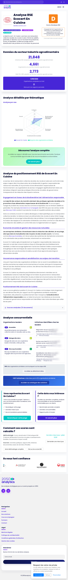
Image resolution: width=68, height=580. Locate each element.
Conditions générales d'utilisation (12, 538)
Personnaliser (57, 575)
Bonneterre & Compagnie (29, 208)
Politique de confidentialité (10, 535)
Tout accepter (38, 575)
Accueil (3, 511)
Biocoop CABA (11, 210)
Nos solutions (5, 514)
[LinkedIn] (61, 2)
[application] (34, 123)
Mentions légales (7, 532)
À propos (4, 520)
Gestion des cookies (8, 541)
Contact (4, 523)
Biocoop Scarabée (15, 236)
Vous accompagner (7, 517)
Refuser (48, 575)
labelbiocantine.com (19, 26)
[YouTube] (64, 2)
